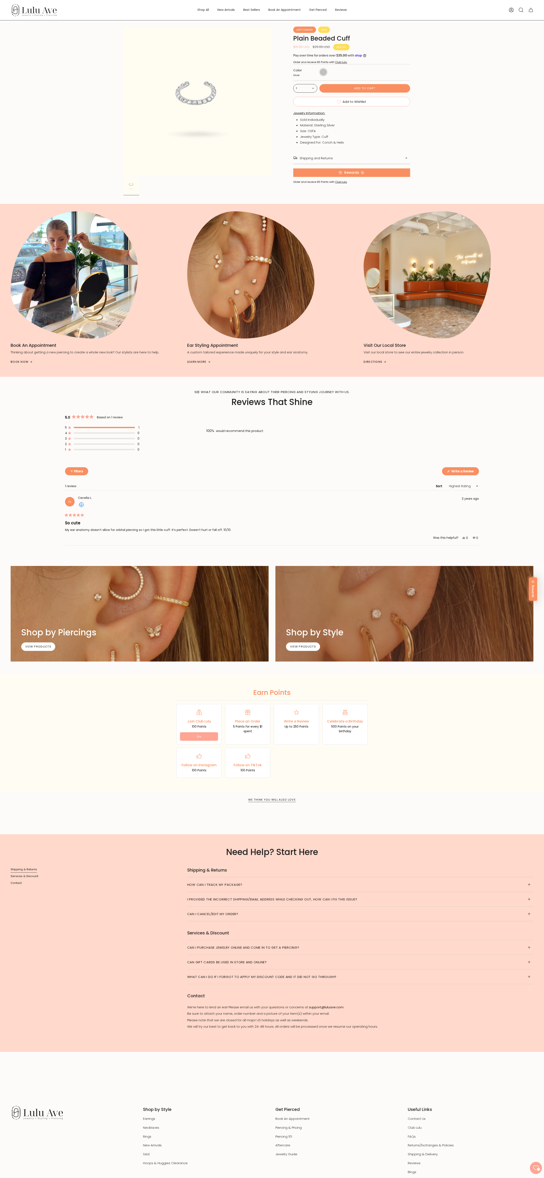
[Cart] (531, 10)
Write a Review (464, 472)
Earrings (149, 1118)
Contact (16, 883)
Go (199, 736)
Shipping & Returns (24, 869)
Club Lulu (341, 62)
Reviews (414, 1163)
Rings (147, 1136)
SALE (146, 1154)
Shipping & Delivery (423, 1154)
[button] (203, 10)
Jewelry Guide (286, 1154)
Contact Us (417, 1118)
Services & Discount (24, 876)
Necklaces (151, 1127)
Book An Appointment (292, 1118)
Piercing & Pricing (288, 1127)
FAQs (412, 1136)
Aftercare (282, 1145)
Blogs (412, 1172)
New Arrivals (152, 1145)
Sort (439, 486)
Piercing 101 (283, 1136)
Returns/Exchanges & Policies (431, 1145)
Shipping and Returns (316, 158)
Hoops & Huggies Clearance (165, 1163)
